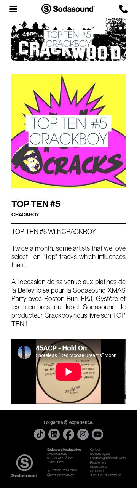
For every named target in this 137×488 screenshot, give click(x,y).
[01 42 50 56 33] (123, 9)
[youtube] (97, 434)
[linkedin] (54, 434)
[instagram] (83, 434)
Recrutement (98, 462)
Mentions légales (100, 454)
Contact (95, 449)
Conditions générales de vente (108, 458)
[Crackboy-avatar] (68, 131)
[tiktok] (39, 434)
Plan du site (97, 471)
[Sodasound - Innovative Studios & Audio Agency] (68, 8)
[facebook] (68, 434)
